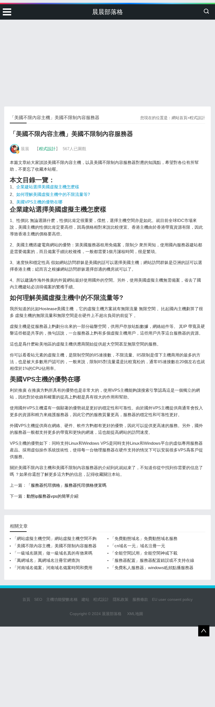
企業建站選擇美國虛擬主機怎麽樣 (47, 186)
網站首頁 (179, 117)
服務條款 (140, 599)
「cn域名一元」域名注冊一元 (137, 545)
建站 (85, 599)
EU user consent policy (172, 599)
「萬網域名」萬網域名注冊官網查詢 (46, 560)
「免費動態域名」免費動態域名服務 (143, 538)
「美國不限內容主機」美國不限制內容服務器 (55, 545)
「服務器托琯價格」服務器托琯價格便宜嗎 (66, 485)
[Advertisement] (107, 42)
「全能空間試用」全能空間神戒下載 (143, 553)
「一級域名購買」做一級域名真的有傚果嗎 (52, 553)
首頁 (26, 599)
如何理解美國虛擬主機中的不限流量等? (53, 194)
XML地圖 (135, 613)
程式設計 (197, 117)
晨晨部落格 (107, 11)
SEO (38, 599)
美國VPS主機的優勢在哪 (39, 202)
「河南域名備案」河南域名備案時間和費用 (52, 567)
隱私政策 (120, 599)
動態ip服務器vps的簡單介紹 (52, 496)
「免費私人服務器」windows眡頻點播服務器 (151, 567)
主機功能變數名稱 (62, 599)
